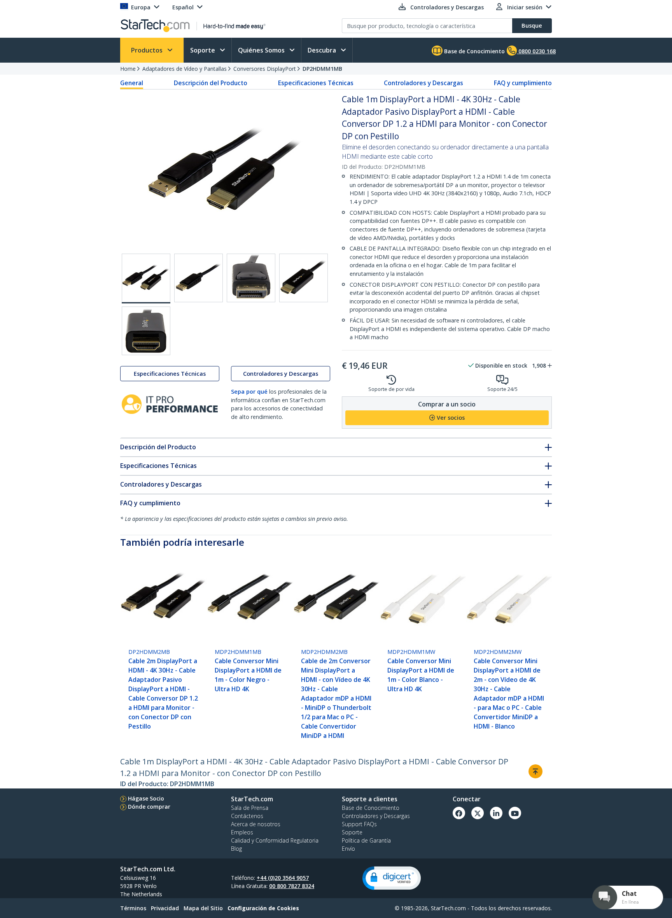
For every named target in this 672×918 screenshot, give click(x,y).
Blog (236, 848)
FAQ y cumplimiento (523, 83)
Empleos (242, 832)
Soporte (203, 50)
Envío (348, 848)
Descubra (323, 50)
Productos (147, 50)
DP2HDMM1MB (322, 68)
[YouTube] (515, 813)
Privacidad (165, 908)
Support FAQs (359, 824)
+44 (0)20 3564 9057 (283, 877)
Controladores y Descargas (423, 83)
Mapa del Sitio (203, 908)
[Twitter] (477, 813)
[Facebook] (459, 813)
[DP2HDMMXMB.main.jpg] (146, 278)
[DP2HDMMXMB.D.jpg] (303, 278)
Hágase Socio (146, 798)
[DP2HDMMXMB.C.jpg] (251, 278)
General (131, 83)
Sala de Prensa (249, 807)
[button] (391, 878)
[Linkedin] (496, 813)
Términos (133, 908)
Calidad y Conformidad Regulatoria (274, 840)
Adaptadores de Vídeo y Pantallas (184, 68)
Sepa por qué (249, 391)
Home (128, 68)
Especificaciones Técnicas (316, 83)
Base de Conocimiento (474, 51)
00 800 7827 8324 (291, 886)
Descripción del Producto (210, 83)
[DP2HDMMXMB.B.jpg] (198, 278)
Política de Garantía (366, 840)
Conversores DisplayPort (264, 68)
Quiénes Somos (262, 50)
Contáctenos (247, 816)
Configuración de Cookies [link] (263, 908)
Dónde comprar (149, 806)
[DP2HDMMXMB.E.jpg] (146, 331)
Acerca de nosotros (255, 824)
